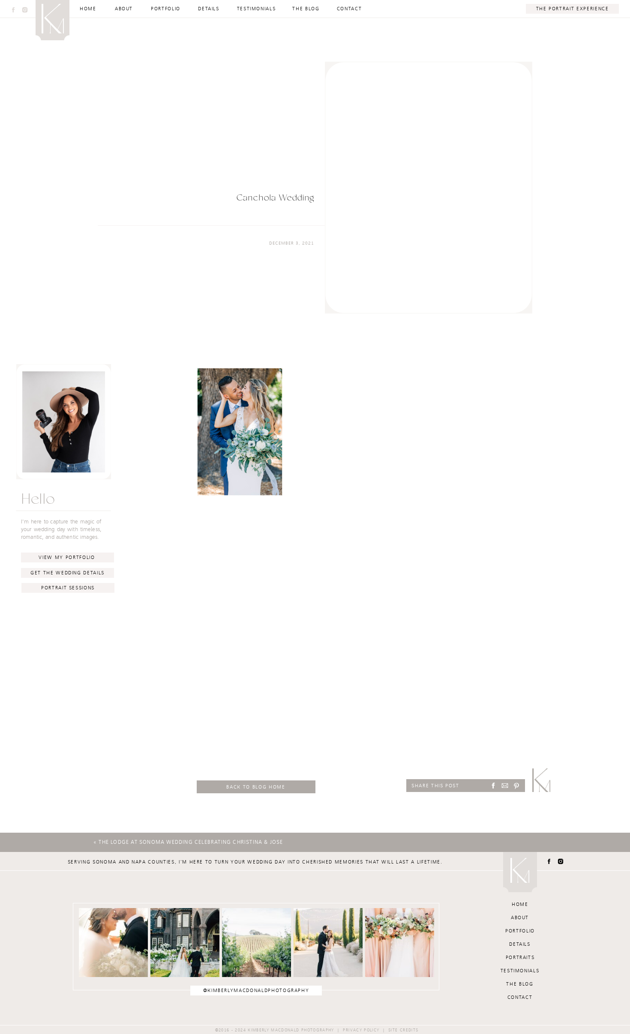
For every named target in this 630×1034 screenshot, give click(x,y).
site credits (403, 1030)
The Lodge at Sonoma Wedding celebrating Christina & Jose (191, 842)
